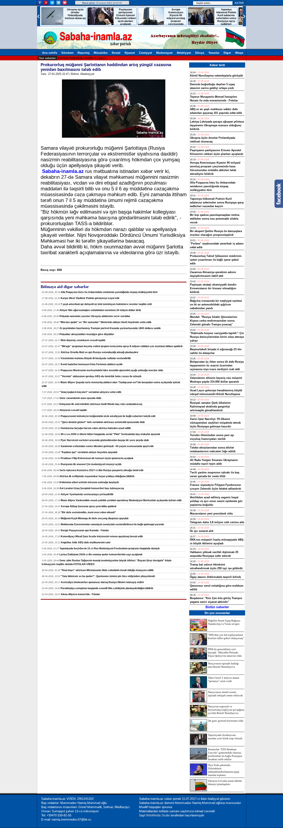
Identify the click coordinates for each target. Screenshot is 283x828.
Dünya (199, 52)
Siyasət (130, 52)
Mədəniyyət (164, 52)
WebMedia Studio (158, 815)
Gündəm (67, 52)
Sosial (116, 52)
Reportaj (83, 52)
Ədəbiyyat (184, 52)
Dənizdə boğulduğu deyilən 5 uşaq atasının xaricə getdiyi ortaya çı (101, 58)
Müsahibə (101, 52)
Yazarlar (213, 52)
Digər (227, 52)
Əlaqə (239, 52)
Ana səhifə (49, 52)
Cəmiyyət (145, 52)
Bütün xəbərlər (217, 607)
